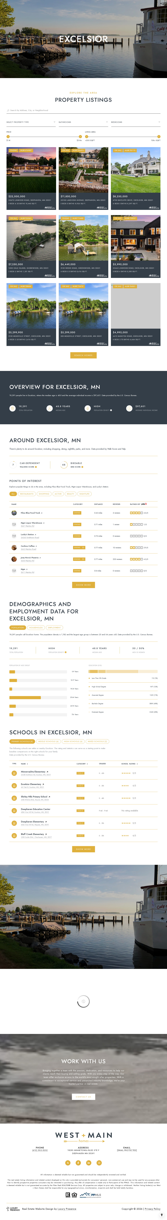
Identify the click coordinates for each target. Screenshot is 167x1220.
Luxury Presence (67, 1209)
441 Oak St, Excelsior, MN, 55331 (32, 787)
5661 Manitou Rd (27, 526)
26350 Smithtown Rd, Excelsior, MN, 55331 (36, 775)
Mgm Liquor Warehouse (31, 523)
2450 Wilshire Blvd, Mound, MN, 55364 (35, 800)
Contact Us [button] (83, 1096)
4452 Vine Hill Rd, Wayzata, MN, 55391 (35, 825)
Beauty (71, 494)
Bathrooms (65, 122)
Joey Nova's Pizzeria (29, 557)
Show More (83, 849)
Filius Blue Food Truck (30, 513)
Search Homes (83, 355)
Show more (83, 585)
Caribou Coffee (28, 546)
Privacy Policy (152, 1209)
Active (59, 494)
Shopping (45, 494)
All (14, 494)
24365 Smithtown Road (30, 537)
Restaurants (28, 494)
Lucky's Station (27, 534)
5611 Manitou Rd (27, 572)
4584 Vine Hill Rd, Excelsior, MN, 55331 (35, 812)
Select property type (18, 122)
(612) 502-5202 (40, 1150)
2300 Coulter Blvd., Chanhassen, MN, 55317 (36, 837)
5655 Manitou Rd (27, 560)
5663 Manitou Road (28, 549)
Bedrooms (116, 122)
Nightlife (86, 494)
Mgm (23, 569)
